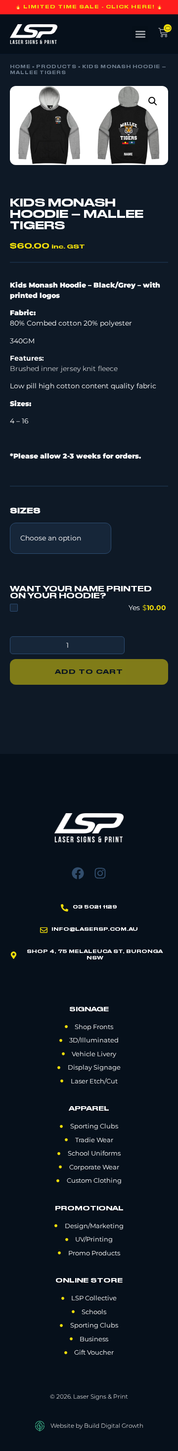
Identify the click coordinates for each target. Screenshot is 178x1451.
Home (20, 67)
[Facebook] (78, 873)
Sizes (25, 511)
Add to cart (89, 672)
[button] (140, 34)
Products (56, 67)
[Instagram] (100, 873)
